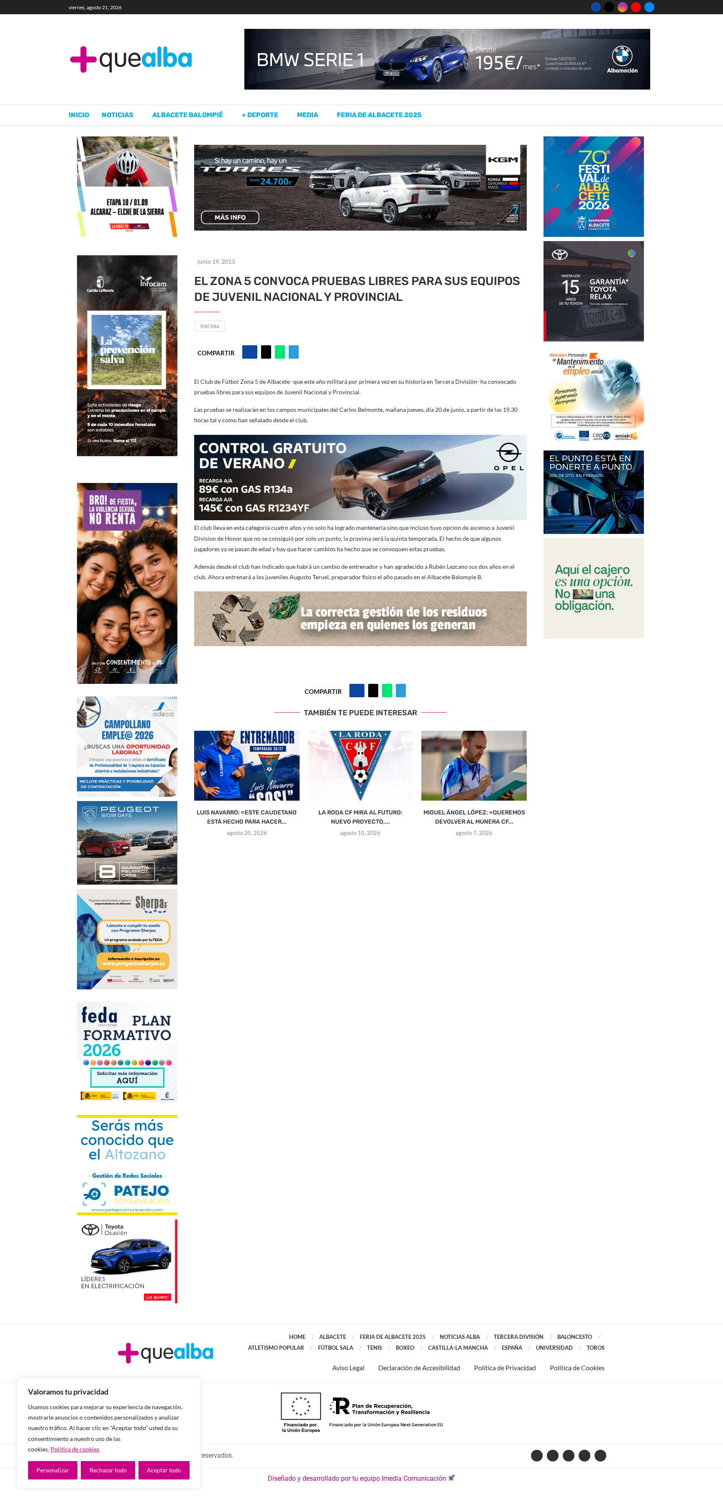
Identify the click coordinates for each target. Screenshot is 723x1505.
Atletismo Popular (276, 1347)
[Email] (649, 7)
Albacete (332, 1336)
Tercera (209, 326)
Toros (596, 1347)
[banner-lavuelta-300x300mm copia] (127, 140)
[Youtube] (636, 7)
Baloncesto (574, 1336)
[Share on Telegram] (294, 352)
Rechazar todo (108, 1470)
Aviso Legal (348, 1367)
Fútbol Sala (335, 1347)
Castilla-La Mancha (458, 1347)
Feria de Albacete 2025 (379, 115)
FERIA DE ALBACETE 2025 (393, 1336)
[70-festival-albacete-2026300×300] (594, 140)
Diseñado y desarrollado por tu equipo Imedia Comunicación (357, 1478)
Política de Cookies (577, 1367)
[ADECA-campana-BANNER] (127, 700)
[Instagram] (623, 7)
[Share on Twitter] (266, 352)
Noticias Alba (460, 1336)
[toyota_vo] (127, 1225)
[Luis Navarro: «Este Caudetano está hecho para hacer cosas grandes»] (247, 766)
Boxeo (405, 1347)
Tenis (374, 1347)
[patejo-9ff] (127, 1119)
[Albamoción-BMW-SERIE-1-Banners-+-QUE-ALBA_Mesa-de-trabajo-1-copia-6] (447, 33)
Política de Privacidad (505, 1367)
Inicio (79, 115)
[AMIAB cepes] (594, 350)
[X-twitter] (553, 1455)
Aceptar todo (164, 1470)
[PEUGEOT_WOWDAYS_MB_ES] (127, 805)
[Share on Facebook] (249, 352)
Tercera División (519, 1336)
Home (297, 1336)
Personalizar (52, 1470)
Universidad (554, 1347)
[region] (109, 1433)
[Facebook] (596, 7)
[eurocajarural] (594, 542)
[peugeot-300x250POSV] (594, 454)
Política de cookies (75, 1449)
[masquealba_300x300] (127, 893)
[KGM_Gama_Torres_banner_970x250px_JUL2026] (360, 149)
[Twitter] (609, 7)
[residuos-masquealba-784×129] (360, 597)
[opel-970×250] (360, 440)
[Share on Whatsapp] (280, 352)
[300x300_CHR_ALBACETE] (594, 245)
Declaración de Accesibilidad (419, 1367)
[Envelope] (600, 1455)
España (512, 1347)
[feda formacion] (127, 1006)
